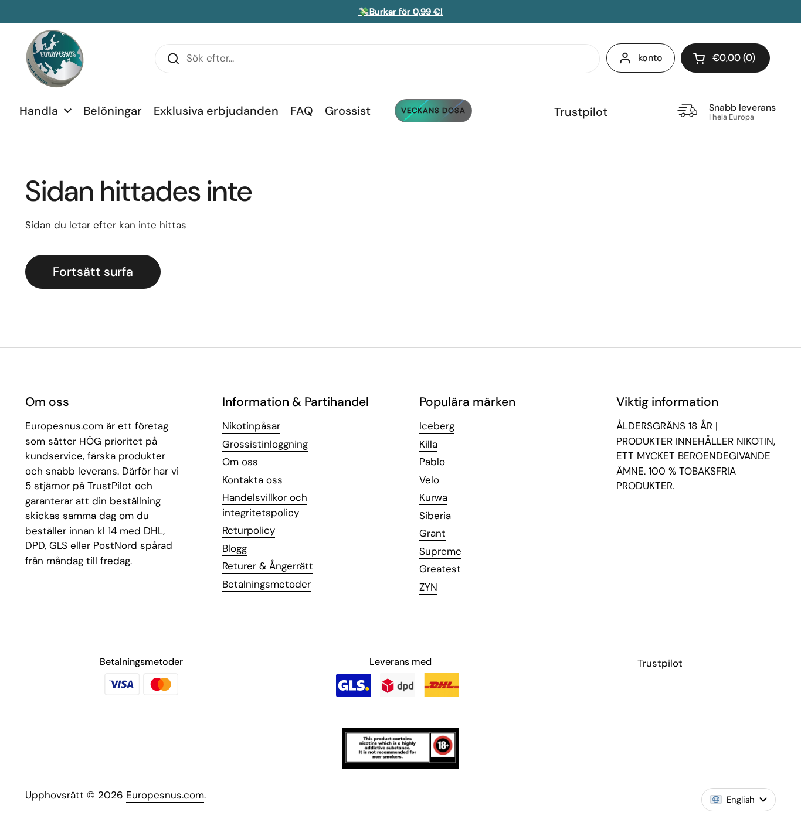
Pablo (432, 461)
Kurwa (433, 497)
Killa (428, 444)
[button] (725, 58)
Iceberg (436, 425)
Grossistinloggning (265, 444)
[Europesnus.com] (54, 58)
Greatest (440, 568)
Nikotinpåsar (251, 425)
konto (650, 58)
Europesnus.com (165, 795)
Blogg (234, 548)
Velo (429, 479)
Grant (432, 533)
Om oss (240, 461)
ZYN (428, 587)
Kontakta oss (252, 479)
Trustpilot (580, 112)
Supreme (440, 551)
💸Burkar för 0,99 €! (400, 11)
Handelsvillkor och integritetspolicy (264, 505)
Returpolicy (248, 530)
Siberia (435, 515)
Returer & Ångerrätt (267, 565)
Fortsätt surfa (93, 272)
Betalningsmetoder (266, 584)
